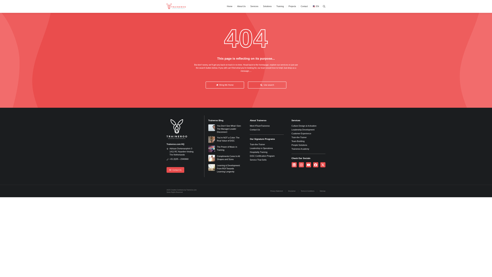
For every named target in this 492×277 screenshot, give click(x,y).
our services (282, 65)
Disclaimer (292, 191)
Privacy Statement (276, 191)
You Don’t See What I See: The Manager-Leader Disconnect (229, 129)
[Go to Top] (485, 270)
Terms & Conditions (307, 191)
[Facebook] (315, 164)
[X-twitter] (322, 164)
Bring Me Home (226, 85)
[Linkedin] (294, 164)
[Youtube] (308, 164)
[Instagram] (301, 164)
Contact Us (176, 170)
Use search (269, 85)
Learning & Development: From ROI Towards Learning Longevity (228, 168)
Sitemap (322, 191)
